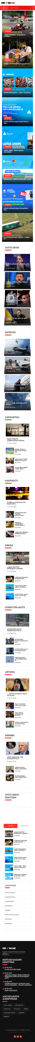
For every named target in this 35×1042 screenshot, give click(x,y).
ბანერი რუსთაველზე (11, 990)
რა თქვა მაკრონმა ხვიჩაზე (13, 969)
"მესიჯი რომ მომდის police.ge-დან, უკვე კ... (21, 704)
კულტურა (8, 919)
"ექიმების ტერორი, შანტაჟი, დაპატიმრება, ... (21, 768)
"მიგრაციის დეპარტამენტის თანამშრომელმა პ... (20, 524)
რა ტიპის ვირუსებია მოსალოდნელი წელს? (21, 776)
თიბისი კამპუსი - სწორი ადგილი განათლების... (20, 866)
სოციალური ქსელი (12, 915)
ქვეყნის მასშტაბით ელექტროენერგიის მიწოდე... (16, 439)
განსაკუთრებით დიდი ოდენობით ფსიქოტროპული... (20, 514)
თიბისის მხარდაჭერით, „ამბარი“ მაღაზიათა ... (21, 586)
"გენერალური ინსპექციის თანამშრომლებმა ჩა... (21, 533)
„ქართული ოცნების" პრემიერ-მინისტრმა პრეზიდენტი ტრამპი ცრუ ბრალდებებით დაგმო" (17, 976)
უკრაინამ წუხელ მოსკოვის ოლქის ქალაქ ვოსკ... (21, 641)
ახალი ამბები (10, 892)
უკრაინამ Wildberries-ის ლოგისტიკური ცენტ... (21, 649)
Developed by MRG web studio (17, 1032)
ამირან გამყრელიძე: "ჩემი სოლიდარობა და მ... (15, 757)
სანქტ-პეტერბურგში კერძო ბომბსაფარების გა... (21, 659)
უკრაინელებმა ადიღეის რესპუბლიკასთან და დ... (14, 629)
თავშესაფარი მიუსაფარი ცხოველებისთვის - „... (21, 578)
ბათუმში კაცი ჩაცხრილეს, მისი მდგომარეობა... (16, 503)
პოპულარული (24, 825)
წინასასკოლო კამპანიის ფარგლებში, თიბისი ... (20, 875)
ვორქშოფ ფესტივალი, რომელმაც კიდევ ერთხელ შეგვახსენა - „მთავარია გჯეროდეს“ (18, 984)
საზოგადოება (10, 897)
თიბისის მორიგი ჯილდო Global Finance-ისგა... (21, 595)
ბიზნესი (8, 31)
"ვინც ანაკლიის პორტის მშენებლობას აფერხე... (21, 459)
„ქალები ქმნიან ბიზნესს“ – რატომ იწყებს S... (21, 468)
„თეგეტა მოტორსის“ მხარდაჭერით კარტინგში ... (15, 567)
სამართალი (9, 901)
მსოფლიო (8, 906)
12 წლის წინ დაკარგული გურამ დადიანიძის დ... (15, 300)
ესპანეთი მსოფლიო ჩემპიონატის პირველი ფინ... (21, 451)
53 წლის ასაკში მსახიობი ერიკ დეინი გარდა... (21, 723)
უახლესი (10, 825)
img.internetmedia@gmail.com (16, 953)
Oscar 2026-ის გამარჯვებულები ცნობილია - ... (19, 714)
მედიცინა (8, 923)
